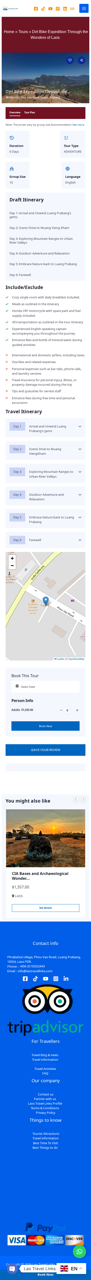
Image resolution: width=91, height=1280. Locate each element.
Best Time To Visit (45, 1143)
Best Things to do (45, 1147)
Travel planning (45, 1064)
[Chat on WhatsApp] (79, 1251)
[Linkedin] (65, 9)
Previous (76, 800)
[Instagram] (58, 9)
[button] (46, 601)
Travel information (46, 1138)
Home (9, 32)
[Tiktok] (43, 9)
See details (45, 907)
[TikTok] (35, 978)
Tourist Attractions (46, 1134)
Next (83, 800)
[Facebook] (36, 9)
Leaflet (60, 659)
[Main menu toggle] (84, 8)
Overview (14, 112)
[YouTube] (50, 9)
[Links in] (66, 978)
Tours (23, 32)
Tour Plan (29, 112)
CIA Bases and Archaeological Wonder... (40, 876)
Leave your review (45, 750)
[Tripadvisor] (72, 9)
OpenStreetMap (76, 659)
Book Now (45, 726)
